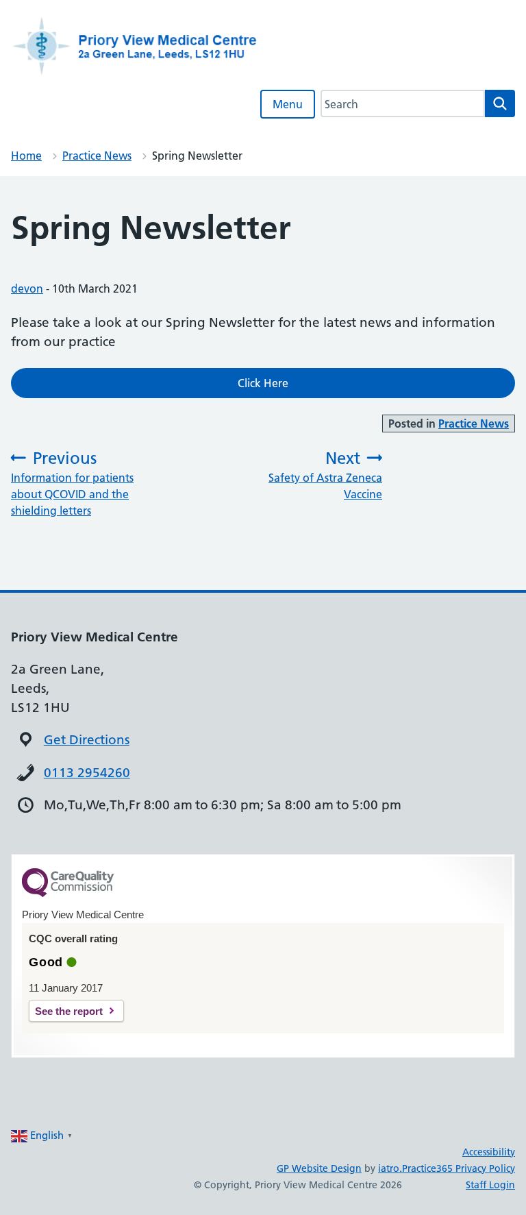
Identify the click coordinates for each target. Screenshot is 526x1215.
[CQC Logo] (68, 893)
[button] (263, 383)
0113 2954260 (87, 773)
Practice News (97, 155)
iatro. (390, 1168)
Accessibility (488, 1152)
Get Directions (86, 740)
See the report (69, 1011)
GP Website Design (319, 1168)
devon (27, 288)
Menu (288, 104)
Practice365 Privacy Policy (458, 1168)
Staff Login (490, 1185)
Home (26, 155)
